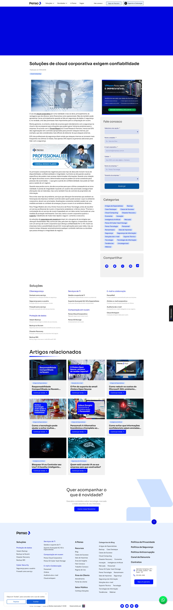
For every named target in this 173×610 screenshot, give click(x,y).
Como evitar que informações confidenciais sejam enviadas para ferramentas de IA (124, 426)
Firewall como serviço (37, 307)
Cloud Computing (111, 213)
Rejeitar (16, 602)
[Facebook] (132, 606)
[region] (26, 599)
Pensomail (126, 226)
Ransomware (110, 230)
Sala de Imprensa (125, 230)
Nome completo (110, 137)
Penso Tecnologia (111, 226)
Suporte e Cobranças (135, 3)
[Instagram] (136, 606)
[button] (106, 266)
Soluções (49, 3)
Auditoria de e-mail (114, 307)
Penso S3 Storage (74, 320)
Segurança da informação (126, 233)
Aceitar (36, 602)
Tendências (109, 243)
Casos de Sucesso (127, 209)
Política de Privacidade (143, 542)
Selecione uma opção (112, 128)
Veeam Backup (35, 320)
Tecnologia (109, 240)
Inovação (120, 216)
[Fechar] (46, 594)
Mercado (127, 219)
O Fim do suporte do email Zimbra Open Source (83, 387)
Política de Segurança (142, 547)
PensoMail (111, 295)
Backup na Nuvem (36, 325)
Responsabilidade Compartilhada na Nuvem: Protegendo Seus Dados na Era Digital (47, 387)
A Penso (73, 3)
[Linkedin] (122, 606)
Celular (107, 156)
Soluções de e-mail (112, 237)
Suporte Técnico (129, 237)
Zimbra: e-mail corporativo (117, 301)
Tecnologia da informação (126, 240)
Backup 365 (33, 337)
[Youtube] (127, 606)
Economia (108, 216)
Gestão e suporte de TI (76, 295)
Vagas (81, 3)
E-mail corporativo (111, 147)
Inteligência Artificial (112, 219)
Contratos (136, 562)
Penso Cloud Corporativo (77, 314)
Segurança (109, 233)
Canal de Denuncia (140, 557)
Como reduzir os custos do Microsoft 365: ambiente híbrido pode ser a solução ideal (123, 387)
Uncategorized (123, 243)
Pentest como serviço (37, 295)
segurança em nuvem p (50, 219)
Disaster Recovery (129, 213)
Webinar (108, 247)
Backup (130, 206)
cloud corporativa (43, 114)
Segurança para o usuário (39, 301)
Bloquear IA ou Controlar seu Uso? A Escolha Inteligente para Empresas (46, 465)
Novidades (61, 3)
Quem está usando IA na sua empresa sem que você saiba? (85, 465)
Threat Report (55, 128)
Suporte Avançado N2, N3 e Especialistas (83, 301)
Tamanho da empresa (112, 175)
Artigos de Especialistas (114, 206)
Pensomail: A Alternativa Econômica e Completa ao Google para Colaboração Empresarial (83, 426)
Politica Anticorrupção (142, 552)
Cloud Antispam (113, 313)
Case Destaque (110, 209)
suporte (32, 216)
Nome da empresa (111, 166)
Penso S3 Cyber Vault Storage (116, 223)
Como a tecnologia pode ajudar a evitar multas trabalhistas (44, 426)
